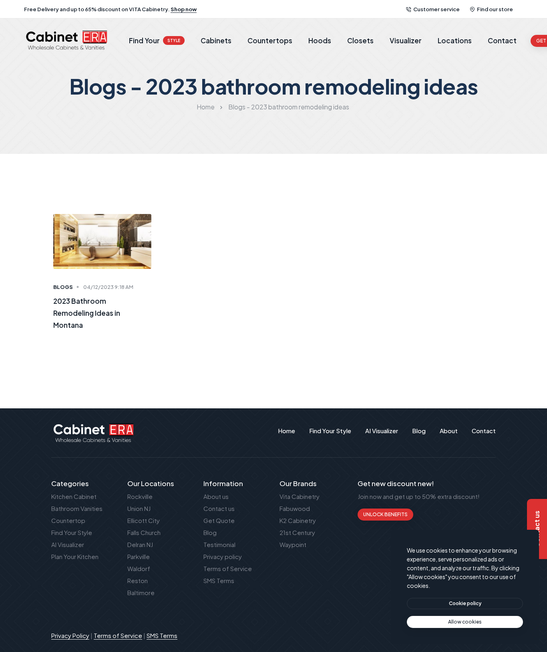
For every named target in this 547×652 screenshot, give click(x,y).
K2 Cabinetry (298, 520)
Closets (360, 40)
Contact (502, 40)
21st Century (297, 532)
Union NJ (139, 508)
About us (216, 496)
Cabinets (216, 40)
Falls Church (144, 532)
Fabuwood (295, 508)
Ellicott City (143, 520)
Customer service (436, 9)
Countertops (269, 40)
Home (206, 107)
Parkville (138, 556)
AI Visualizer (67, 544)
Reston (137, 580)
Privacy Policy (70, 635)
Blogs (63, 287)
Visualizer (406, 40)
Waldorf (138, 568)
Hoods (319, 40)
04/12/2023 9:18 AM (108, 287)
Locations (455, 40)
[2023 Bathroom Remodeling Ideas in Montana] (102, 240)
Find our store (495, 9)
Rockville (140, 496)
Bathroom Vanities (77, 508)
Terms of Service (227, 568)
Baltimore (141, 592)
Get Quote (219, 520)
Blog (210, 532)
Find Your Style (71, 532)
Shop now (184, 9)
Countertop (68, 520)
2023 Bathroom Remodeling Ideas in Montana (86, 313)
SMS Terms (218, 580)
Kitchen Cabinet (74, 496)
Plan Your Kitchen (75, 556)
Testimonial (219, 544)
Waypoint (293, 544)
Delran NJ (140, 544)
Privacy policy (222, 556)
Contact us (219, 508)
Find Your (154, 40)
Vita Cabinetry (300, 496)
